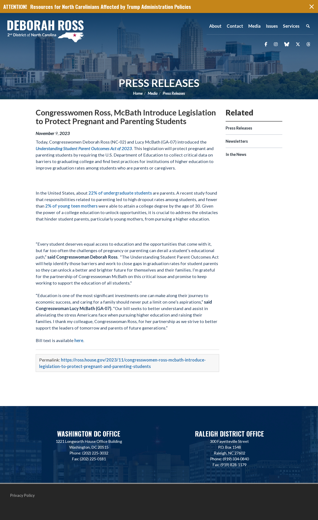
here (78, 340)
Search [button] (308, 26)
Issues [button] (272, 26)
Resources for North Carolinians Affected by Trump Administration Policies (110, 6)
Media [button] (254, 26)
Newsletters (237, 141)
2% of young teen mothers (71, 205)
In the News (236, 154)
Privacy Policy (22, 495)
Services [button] (291, 26)
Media (152, 93)
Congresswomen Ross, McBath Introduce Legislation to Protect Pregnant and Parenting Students (126, 117)
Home (138, 93)
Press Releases (159, 83)
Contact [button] (235, 26)
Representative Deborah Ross (45, 31)
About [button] (215, 26)
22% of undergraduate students (120, 192)
